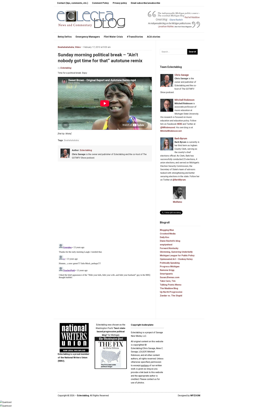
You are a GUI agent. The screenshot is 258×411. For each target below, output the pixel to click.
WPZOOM (195, 395)
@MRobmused (167, 127)
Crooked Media (167, 233)
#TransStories (135, 36)
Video (78, 47)
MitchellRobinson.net (171, 131)
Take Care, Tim (167, 281)
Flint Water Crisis (113, 36)
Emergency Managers (88, 36)
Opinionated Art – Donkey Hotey (176, 259)
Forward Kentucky (169, 248)
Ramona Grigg (167, 270)
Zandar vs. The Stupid (171, 295)
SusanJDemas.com (169, 277)
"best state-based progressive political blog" (111, 331)
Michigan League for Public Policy (177, 255)
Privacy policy (120, 3)
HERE (179, 124)
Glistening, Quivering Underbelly (176, 252)
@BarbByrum (179, 179)
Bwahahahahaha (66, 47)
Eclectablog (65, 68)
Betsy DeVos (65, 36)
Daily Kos (164, 237)
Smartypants (166, 273)
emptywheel (166, 244)
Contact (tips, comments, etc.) (72, 3)
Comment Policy (100, 3)
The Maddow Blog (169, 288)
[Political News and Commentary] (90, 19)
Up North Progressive (171, 292)
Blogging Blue (167, 230)
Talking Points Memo (170, 284)
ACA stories (153, 36)
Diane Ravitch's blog (170, 241)
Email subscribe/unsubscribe (145, 3)
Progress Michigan (169, 266)
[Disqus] (105, 203)
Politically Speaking (170, 263)
